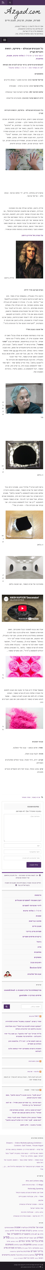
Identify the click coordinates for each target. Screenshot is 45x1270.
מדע (39, 947)
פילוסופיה (13, 1251)
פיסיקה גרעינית (28, 1255)
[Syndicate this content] (40, 1016)
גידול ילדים (14, 1230)
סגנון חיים (36, 926)
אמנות (9, 55)
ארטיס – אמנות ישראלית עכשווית (31, 1204)
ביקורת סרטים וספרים (32, 936)
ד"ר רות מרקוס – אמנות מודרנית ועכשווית (28, 1216)
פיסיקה (39, 1254)
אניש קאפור (36, 797)
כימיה (16, 1238)
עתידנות (26, 1251)
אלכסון (40, 1200)
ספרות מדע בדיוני (33, 931)
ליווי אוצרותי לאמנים (32, 905)
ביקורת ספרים (26, 1230)
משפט (41, 1248)
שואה (36, 1258)
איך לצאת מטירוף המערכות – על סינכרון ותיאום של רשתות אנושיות (21, 876)
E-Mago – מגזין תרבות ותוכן (32, 1184)
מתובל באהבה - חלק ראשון (30, 1125)
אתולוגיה (40, 1231)
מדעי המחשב (14, 1241)
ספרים (34, 1251)
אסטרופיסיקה (9, 1227)
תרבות (15, 1258)
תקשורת (20, 1258)
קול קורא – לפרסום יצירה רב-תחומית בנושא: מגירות (24, 1149)
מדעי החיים (24, 1241)
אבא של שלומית (34, 974)
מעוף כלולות (18, 1244)
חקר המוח (33, 1238)
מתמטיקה (35, 1248)
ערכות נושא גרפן (26, 1267)
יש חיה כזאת (24, 1238)
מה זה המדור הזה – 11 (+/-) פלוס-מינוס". (25, 67)
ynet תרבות (34, 1016)
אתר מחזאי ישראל (36, 1208)
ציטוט (12, 1254)
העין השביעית (34, 1061)
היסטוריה (26, 1234)
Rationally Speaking (35, 1188)
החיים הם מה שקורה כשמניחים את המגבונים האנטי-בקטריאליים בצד (22, 884)
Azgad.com (22, 12)
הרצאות (38, 895)
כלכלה (12, 1238)
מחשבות (39, 58)
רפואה (40, 1258)
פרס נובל (19, 1255)
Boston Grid (35, 967)
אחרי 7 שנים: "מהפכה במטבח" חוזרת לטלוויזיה (23, 1021)
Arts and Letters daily (34, 1181)
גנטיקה (7, 1231)
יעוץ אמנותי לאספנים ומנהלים (28, 900)
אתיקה (34, 1230)
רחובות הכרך (35, 962)
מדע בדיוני (37, 1241)
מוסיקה (34, 1244)
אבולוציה (24, 1227)
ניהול (39, 941)
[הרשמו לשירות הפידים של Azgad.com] (3, 2)
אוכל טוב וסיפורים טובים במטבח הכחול (29, 1192)
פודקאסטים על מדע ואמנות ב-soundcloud (22, 990)
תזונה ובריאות (35, 921)
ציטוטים (6, 1254)
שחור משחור (26, 797)
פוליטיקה (19, 1251)
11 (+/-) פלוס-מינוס (22, 55)
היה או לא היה (37, 1234)
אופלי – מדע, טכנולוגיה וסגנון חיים (31, 1196)
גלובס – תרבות (33, 1072)
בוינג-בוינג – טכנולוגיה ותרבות (32, 1212)
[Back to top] (5, 1264)
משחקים (37, 957)
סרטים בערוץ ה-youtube (30, 995)
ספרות (18, 1247)
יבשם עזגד (38, 55)
